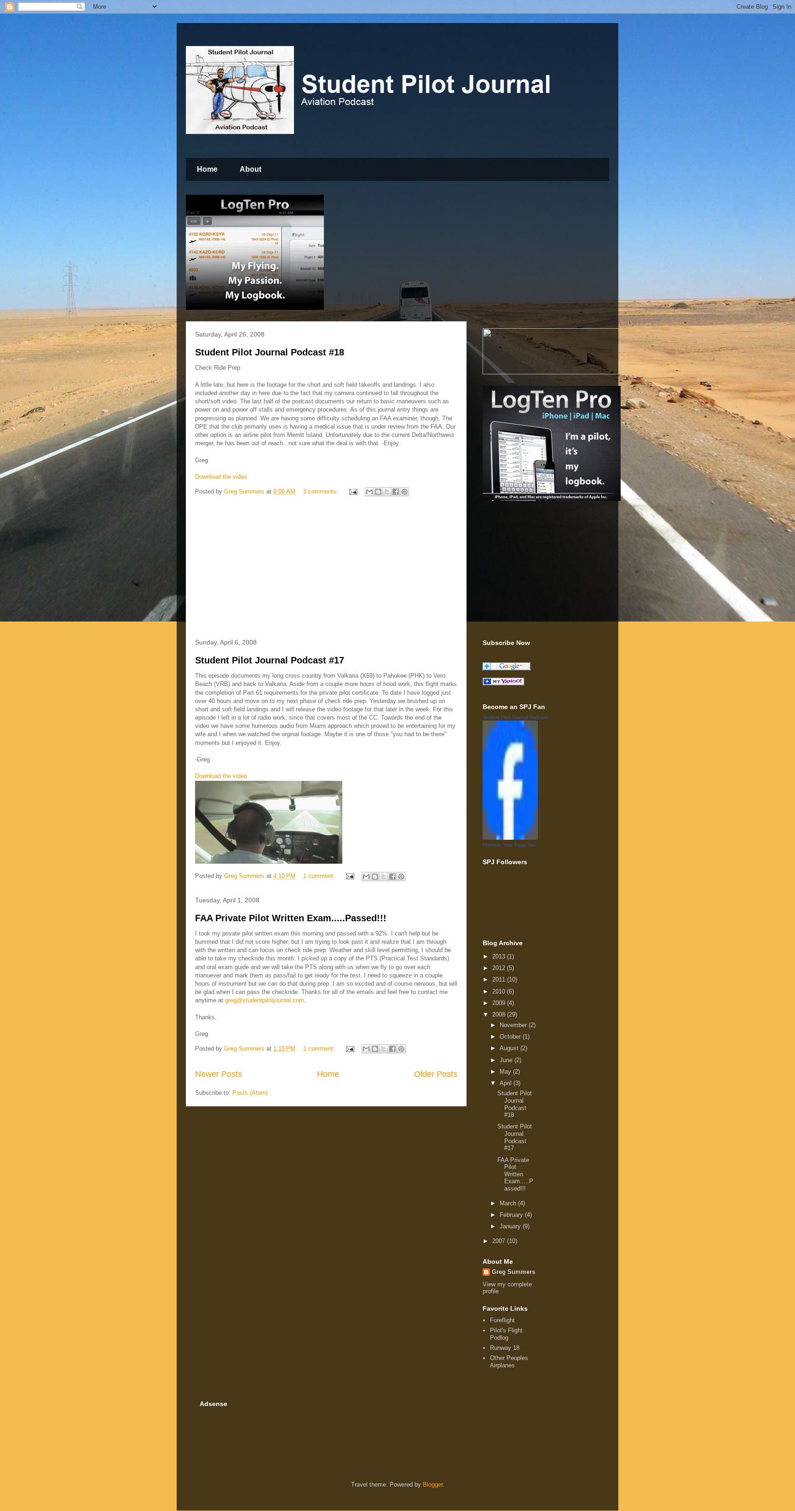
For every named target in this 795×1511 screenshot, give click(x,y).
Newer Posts (218, 1074)
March (509, 1203)
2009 (499, 1003)
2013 (499, 956)
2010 (499, 991)
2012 (499, 968)
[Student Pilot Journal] (503, 683)
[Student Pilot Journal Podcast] (510, 837)
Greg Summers (513, 1271)
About (250, 169)
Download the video (221, 476)
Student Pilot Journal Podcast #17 (269, 660)
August (510, 1048)
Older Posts (435, 1074)
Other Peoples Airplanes (509, 1361)
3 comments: (321, 491)
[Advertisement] (326, 569)
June (507, 1060)
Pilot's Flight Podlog (506, 1334)
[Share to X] (387, 491)
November (514, 1025)
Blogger (433, 1484)
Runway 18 (504, 1347)
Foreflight (502, 1320)
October (511, 1036)
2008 (499, 1014)
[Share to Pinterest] (404, 491)
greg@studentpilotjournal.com (264, 1000)
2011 (499, 979)
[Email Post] (352, 491)
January (511, 1226)
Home (207, 169)
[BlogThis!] (378, 491)
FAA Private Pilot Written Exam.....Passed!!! (290, 918)
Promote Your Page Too (509, 845)
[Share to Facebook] (395, 491)
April (506, 1083)
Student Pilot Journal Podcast (515, 717)
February (512, 1214)
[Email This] (369, 491)
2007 (499, 1241)
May (506, 1071)
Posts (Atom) (250, 1092)
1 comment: (320, 875)
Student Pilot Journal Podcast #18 (269, 352)
